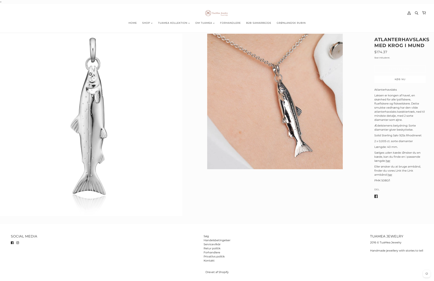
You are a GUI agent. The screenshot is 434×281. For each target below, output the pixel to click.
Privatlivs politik (214, 256)
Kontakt (209, 260)
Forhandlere (212, 252)
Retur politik (212, 248)
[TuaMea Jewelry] (217, 12)
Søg (206, 236)
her (388, 160)
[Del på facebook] (376, 196)
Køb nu (400, 79)
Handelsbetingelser (217, 240)
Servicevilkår (212, 244)
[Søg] (416, 12)
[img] (12, 242)
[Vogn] (424, 12)
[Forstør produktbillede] (91, 125)
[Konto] (409, 12)
